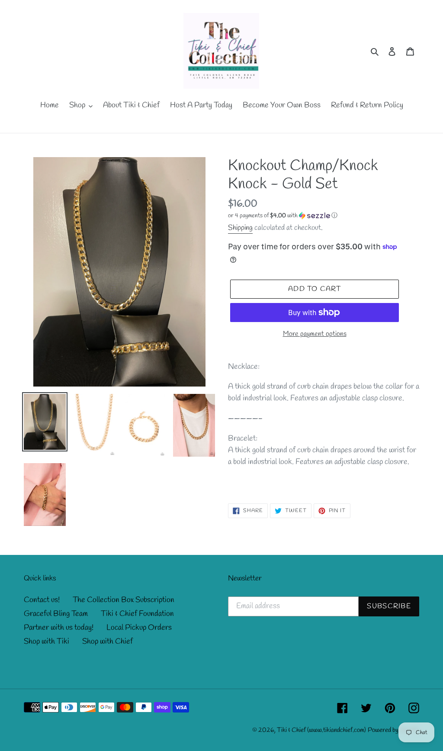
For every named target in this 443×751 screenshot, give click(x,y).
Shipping (240, 228)
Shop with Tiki (46, 641)
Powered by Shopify (393, 730)
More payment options (315, 333)
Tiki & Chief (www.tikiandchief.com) (321, 730)
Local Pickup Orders (139, 627)
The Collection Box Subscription (123, 600)
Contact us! (42, 600)
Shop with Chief (107, 641)
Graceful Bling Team (56, 614)
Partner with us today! (58, 627)
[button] (282, 216)
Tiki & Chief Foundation (137, 614)
